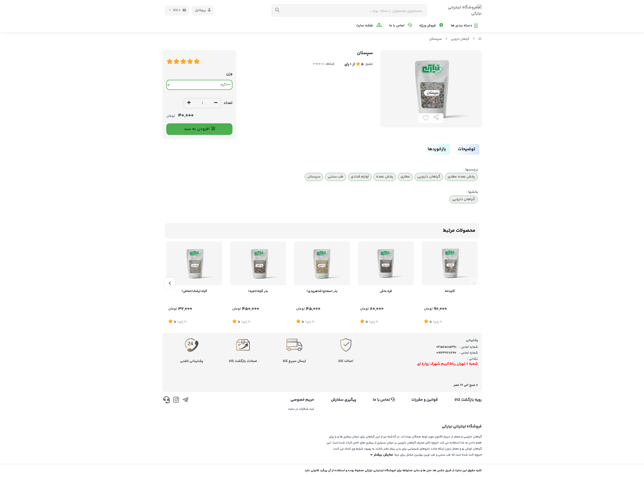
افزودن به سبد (197, 129)
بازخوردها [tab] (437, 149)
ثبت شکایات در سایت (301, 409)
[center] (277, 10)
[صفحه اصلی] (480, 39)
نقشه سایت (365, 25)
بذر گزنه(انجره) (258, 291)
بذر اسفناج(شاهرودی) (322, 291)
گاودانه (450, 291)
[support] (166, 401)
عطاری (405, 176)
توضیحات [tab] (466, 149)
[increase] (189, 103)
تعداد (228, 103)
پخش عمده (384, 176)
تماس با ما (397, 25)
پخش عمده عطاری (461, 176)
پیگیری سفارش (343, 400)
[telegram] (185, 401)
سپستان (313, 176)
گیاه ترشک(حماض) (194, 291)
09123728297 (446, 352)
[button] (474, 283)
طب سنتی (335, 176)
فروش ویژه (428, 25)
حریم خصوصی (302, 400)
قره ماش (386, 291)
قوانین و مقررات (424, 400)
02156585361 (446, 347)
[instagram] (176, 401)
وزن (229, 74)
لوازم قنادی (360, 176)
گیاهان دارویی (460, 39)
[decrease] (216, 103)
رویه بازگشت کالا (468, 400)
